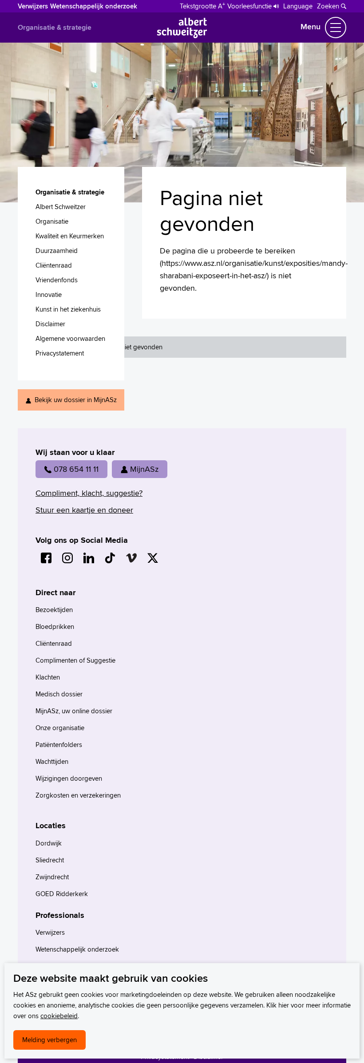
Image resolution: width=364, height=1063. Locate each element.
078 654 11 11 (76, 468)
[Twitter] (152, 558)
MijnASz (144, 468)
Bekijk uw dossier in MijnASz (76, 399)
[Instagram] (67, 558)
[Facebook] (46, 558)
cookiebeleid (59, 1015)
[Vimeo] (131, 558)
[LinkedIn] (88, 558)
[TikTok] (110, 558)
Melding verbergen (49, 1039)
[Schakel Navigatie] (335, 27)
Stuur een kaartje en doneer (84, 509)
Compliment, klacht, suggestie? (89, 492)
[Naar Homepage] (182, 35)
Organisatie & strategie (54, 27)
